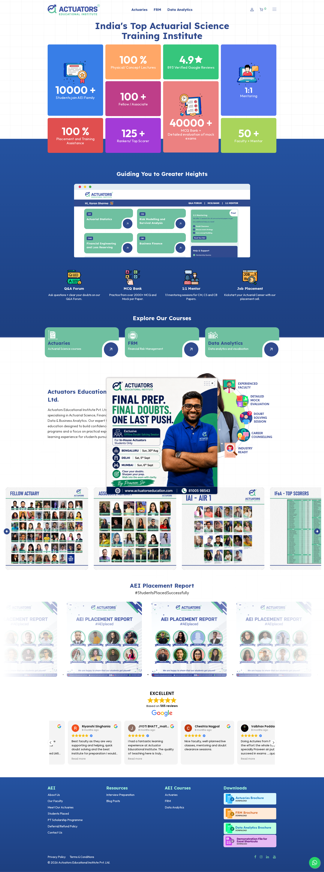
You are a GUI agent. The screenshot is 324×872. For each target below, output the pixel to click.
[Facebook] (255, 856)
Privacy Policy (57, 857)
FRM (157, 10)
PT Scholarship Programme (65, 820)
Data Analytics (180, 10)
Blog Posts (113, 801)
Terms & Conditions (82, 857)
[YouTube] (274, 856)
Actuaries (139, 10)
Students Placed (58, 813)
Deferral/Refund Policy (62, 826)
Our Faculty (55, 801)
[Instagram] (261, 856)
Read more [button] (61, 759)
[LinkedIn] (267, 856)
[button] (273, 742)
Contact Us (55, 832)
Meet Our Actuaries (61, 807)
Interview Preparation (120, 795)
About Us (54, 795)
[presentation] (7, 531)
